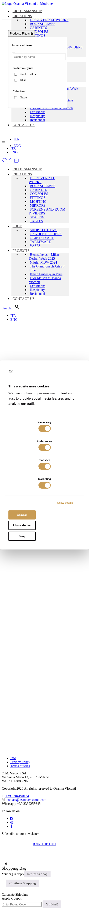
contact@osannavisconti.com (26, 800)
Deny (22, 536)
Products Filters (20, 33)
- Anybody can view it (24, 234)
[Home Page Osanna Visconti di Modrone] (27, 3)
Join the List (44, 844)
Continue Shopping (22, 883)
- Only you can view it (25, 269)
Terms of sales (20, 766)
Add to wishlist (18, 150)
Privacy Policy (20, 762)
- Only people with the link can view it (25, 252)
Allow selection (22, 525)
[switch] (44, 447)
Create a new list (19, 203)
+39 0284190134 (17, 796)
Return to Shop (37, 874)
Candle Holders (28, 74)
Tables (23, 79)
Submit (52, 904)
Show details (65, 502)
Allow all (22, 514)
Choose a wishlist (20, 199)
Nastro (23, 97)
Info (13, 758)
